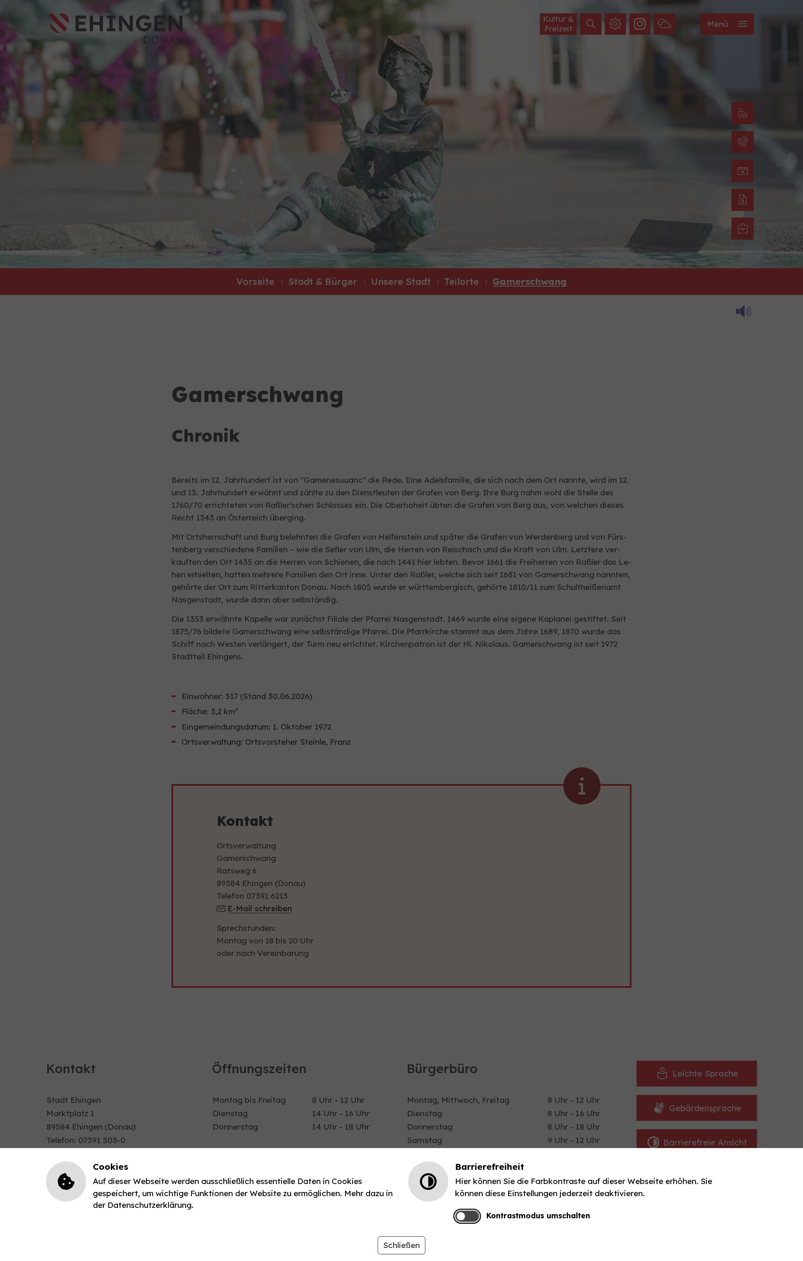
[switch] (467, 1216)
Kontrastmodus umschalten (538, 1215)
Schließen (401, 1245)
